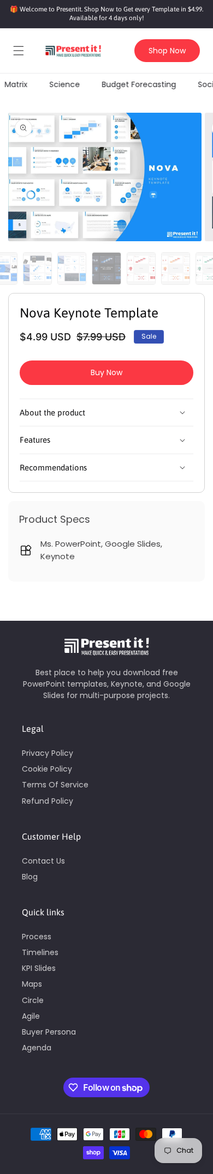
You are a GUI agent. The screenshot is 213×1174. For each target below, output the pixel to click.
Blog (30, 876)
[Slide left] (11, 271)
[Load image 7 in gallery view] (106, 268)
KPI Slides (39, 968)
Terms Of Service (55, 784)
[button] (19, 51)
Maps (32, 984)
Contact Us (43, 860)
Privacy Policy (47, 753)
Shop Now (167, 50)
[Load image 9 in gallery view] (175, 268)
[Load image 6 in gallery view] (71, 268)
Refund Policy (47, 801)
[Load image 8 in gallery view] (141, 268)
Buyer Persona (49, 1031)
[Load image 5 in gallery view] (37, 268)
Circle (33, 1000)
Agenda (36, 1047)
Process (36, 936)
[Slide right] (202, 271)
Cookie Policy (47, 768)
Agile (31, 1016)
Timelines (40, 952)
